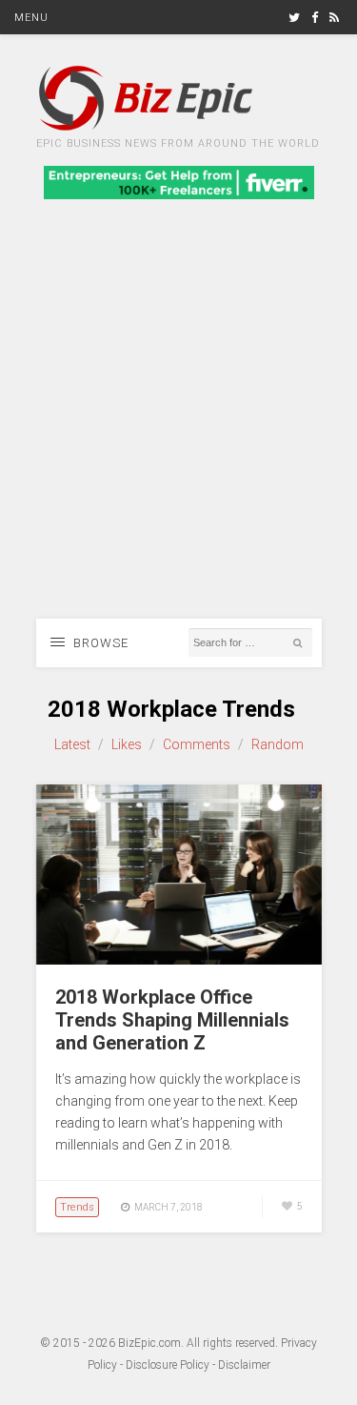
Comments (196, 744)
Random (277, 744)
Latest (72, 744)
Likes (126, 744)
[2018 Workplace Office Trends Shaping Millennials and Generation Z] (179, 959)
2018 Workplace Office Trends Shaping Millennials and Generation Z (172, 1020)
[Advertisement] (178, 430)
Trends (77, 1207)
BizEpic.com (149, 1343)
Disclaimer (244, 1365)
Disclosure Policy (167, 1365)
